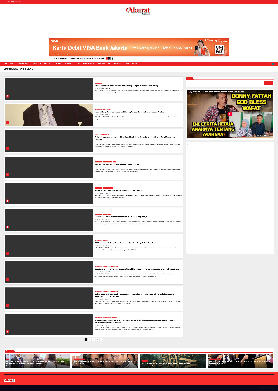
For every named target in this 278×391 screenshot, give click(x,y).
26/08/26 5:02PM (100, 114)
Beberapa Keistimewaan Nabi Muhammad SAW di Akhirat (166, 363)
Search (189, 78)
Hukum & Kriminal (77, 359)
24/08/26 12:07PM (100, 245)
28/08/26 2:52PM (100, 88)
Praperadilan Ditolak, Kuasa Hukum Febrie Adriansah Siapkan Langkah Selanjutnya (104, 362)
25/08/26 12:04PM (100, 219)
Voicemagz (117, 63)
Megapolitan (37, 63)
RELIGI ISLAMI (136, 63)
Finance (104, 161)
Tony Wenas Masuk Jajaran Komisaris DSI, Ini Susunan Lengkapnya (121, 217)
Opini (109, 63)
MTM (25, 387)
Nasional (105, 109)
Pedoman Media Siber (269, 387)
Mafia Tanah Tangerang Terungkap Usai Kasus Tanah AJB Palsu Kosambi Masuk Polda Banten (240, 362)
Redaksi (262, 387)
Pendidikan (109, 266)
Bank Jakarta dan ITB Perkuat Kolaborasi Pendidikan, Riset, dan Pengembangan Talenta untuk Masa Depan (137, 269)
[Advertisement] (139, 26)
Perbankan (106, 134)
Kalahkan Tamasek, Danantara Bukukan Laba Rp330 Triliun (118, 164)
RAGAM (127, 63)
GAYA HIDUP (48, 63)
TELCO (78, 63)
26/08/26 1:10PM (100, 167)
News (12, 63)
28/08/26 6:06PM (215, 365)
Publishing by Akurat (8, 387)
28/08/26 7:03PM (79, 365)
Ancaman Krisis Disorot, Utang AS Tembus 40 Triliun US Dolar (118, 190)
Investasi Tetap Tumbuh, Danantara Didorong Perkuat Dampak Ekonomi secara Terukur (129, 112)
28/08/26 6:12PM (147, 365)
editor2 (223, 365)
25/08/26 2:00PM (100, 193)
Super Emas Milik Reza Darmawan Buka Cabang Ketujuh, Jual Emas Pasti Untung (126, 86)
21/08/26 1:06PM (100, 299)
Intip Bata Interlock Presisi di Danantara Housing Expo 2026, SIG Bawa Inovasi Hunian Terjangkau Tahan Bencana (35, 362)
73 (97, 340)
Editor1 (108, 88)
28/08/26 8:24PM (12, 365)
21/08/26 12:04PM (100, 325)
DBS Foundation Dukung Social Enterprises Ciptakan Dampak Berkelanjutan (125, 243)
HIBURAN (58, 63)
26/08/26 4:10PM (100, 142)
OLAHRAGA (68, 63)
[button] (270, 63)
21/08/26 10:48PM (100, 271)
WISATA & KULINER (88, 63)
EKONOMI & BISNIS (23, 63)
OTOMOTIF (101, 63)
